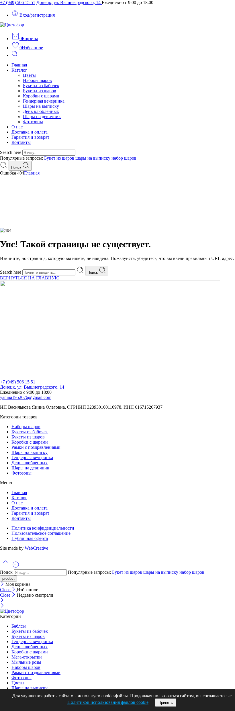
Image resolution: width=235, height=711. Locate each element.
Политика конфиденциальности (42, 528)
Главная (19, 64)
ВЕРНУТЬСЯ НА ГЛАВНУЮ (29, 277)
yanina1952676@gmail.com (25, 397)
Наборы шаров (37, 80)
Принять (165, 702)
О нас (17, 126)
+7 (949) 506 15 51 (17, 2)
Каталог (19, 70)
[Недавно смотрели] (15, 566)
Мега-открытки (26, 657)
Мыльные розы (26, 662)
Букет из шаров (59, 158)
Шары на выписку (41, 106)
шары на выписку (93, 158)
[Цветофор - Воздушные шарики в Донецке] (12, 24)
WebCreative (36, 548)
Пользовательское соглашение (40, 533)
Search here (11, 152)
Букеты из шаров (39, 90)
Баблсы (18, 626)
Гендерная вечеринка (43, 101)
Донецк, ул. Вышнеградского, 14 (69, 2)
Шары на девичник (42, 116)
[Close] (2, 584)
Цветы (29, 75)
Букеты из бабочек (41, 85)
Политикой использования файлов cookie (107, 702)
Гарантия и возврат (30, 137)
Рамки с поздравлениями (35, 447)
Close (5, 589)
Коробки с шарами (41, 95)
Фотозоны (33, 121)
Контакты (21, 142)
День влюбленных (41, 111)
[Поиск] (14, 55)
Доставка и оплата (29, 132)
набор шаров (123, 158)
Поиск (16, 167)
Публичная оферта (29, 538)
